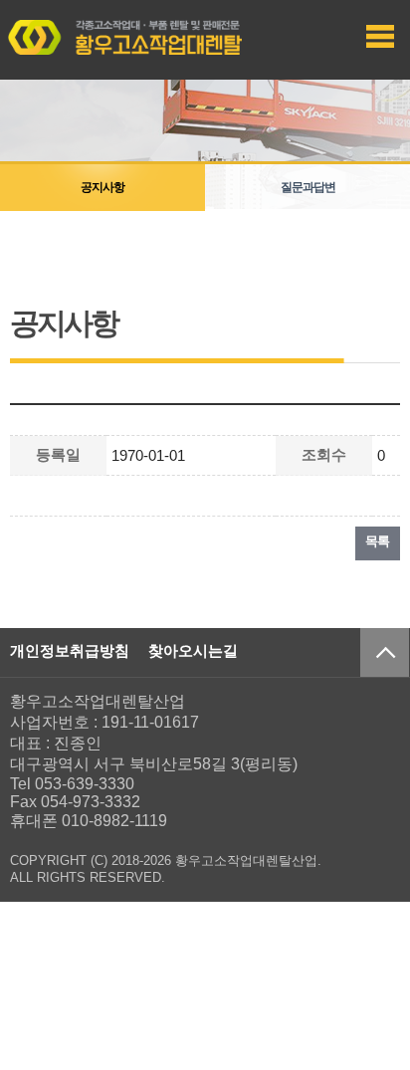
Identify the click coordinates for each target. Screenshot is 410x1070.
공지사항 (102, 187)
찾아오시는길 (193, 650)
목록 (377, 541)
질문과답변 (308, 187)
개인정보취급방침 (69, 650)
